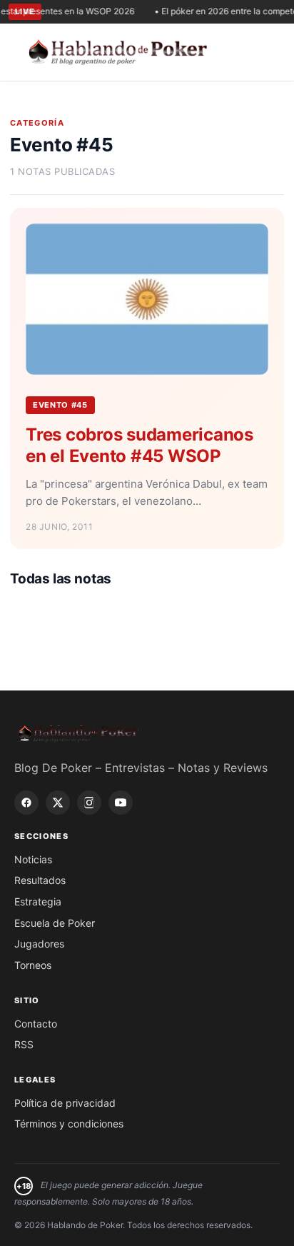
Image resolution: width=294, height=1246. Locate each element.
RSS (24, 1044)
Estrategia (37, 901)
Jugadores (39, 944)
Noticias (33, 859)
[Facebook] (26, 802)
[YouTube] (120, 802)
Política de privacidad (65, 1103)
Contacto (35, 1024)
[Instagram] (89, 802)
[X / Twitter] (58, 802)
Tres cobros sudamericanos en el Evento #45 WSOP (139, 445)
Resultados (40, 880)
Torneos (32, 965)
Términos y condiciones (68, 1123)
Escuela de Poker (54, 923)
